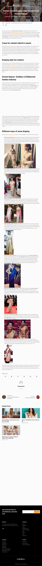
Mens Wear (4, 544)
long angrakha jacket (25, 225)
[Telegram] (3, 25)
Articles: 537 (21, 388)
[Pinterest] (18, 376)
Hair (23, 531)
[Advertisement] (21, 103)
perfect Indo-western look (29, 343)
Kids (23, 534)
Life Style (4, 541)
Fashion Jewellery (25, 529)
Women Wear (31, 6)
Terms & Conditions (26, 544)
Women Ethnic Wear (25, 6)
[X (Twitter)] (11, 376)
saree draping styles (12, 134)
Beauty (23, 524)
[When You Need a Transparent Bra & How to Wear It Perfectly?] (11, 413)
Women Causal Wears (18, 6)
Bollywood (24, 525)
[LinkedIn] (24, 376)
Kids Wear (24, 535)
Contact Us (24, 541)
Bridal (23, 527)
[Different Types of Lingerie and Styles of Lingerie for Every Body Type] (11, 430)
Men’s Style (4, 543)
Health (23, 532)
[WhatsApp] (6, 25)
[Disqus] (21, 459)
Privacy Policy (25, 543)
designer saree (30, 53)
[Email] (37, 376)
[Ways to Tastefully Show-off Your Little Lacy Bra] (31, 413)
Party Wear (4, 547)
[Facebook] (5, 376)
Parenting (4, 546)
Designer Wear (11, 6)
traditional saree (14, 66)
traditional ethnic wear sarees (17, 32)
